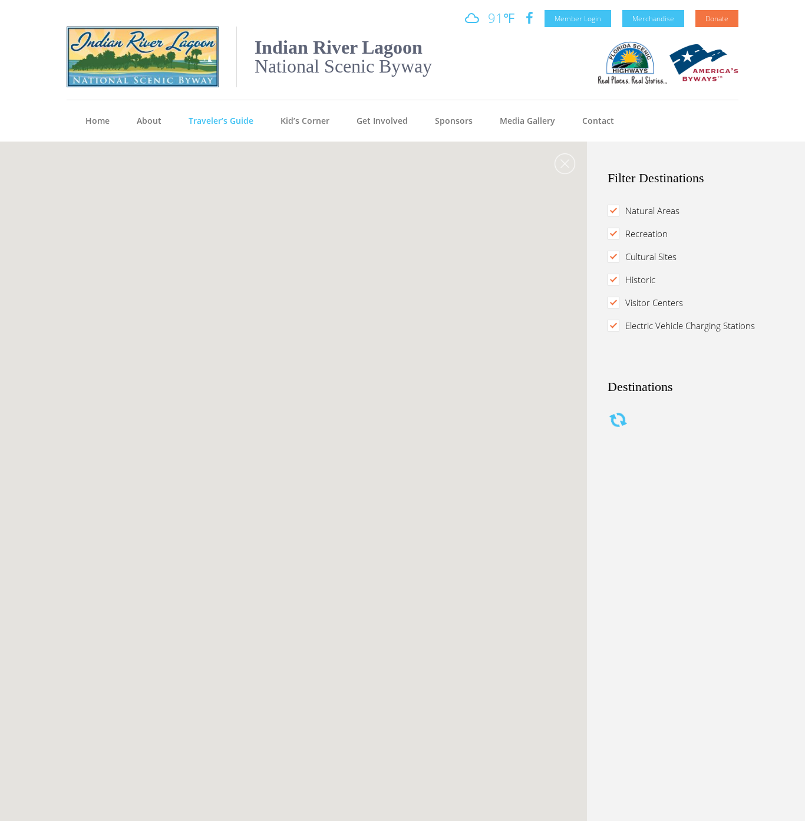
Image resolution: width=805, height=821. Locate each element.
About (149, 120)
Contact (598, 120)
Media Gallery (527, 120)
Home (97, 120)
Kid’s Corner (305, 120)
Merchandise (653, 19)
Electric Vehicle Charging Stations (690, 325)
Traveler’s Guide (221, 120)
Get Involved (382, 120)
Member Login (578, 19)
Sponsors (454, 120)
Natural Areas (652, 210)
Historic (640, 279)
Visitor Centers (654, 302)
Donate (716, 19)
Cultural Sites (651, 256)
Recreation (646, 233)
